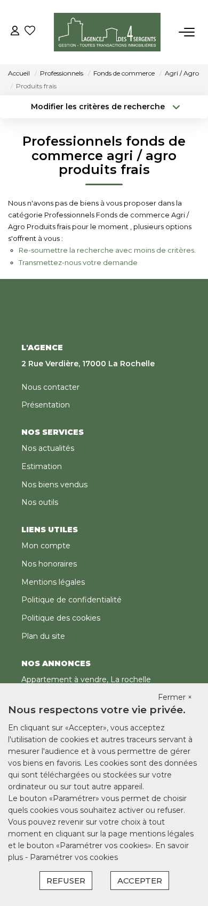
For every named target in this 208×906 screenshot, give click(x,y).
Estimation (41, 466)
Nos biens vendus (54, 484)
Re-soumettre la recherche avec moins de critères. (107, 250)
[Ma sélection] (30, 32)
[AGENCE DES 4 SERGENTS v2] (107, 32)
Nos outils (39, 502)
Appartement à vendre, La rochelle (86, 679)
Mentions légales (53, 582)
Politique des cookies (60, 618)
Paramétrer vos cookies (74, 857)
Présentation (45, 405)
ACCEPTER (139, 880)
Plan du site (43, 636)
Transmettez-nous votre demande (78, 262)
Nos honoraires (49, 564)
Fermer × (175, 697)
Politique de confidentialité (71, 600)
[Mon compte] (15, 32)
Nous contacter (50, 387)
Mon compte (45, 545)
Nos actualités (47, 448)
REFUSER (65, 880)
